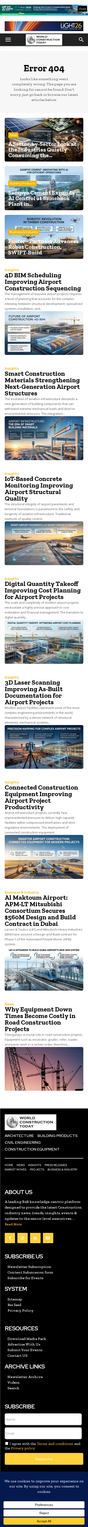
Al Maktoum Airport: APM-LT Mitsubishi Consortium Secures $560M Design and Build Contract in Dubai (40, 911)
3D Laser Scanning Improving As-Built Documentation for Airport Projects (34, 692)
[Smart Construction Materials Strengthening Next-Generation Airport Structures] (44, 438)
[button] (7, 39)
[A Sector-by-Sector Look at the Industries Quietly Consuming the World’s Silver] (44, 140)
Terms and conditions (55, 1443)
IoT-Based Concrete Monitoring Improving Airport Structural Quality (39, 488)
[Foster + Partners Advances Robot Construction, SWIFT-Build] (44, 237)
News (13, 135)
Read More (13, 1224)
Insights (12, 270)
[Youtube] (48, 1238)
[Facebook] (10, 1238)
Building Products (22, 183)
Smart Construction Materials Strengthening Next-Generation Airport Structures (42, 383)
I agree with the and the (42, 1445)
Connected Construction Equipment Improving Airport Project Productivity (41, 797)
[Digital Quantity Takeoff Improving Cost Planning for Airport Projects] (44, 642)
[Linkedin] (35, 1238)
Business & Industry (24, 232)
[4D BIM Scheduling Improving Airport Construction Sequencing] (44, 333)
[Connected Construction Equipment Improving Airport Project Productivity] (44, 857)
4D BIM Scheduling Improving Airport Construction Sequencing (43, 281)
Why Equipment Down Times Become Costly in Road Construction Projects (40, 1019)
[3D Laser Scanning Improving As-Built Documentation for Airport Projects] (44, 747)
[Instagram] (22, 1238)
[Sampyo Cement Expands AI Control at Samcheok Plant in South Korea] (44, 188)
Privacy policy (23, 1448)
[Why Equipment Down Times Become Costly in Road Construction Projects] (44, 1069)
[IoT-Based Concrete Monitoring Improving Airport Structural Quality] (44, 543)
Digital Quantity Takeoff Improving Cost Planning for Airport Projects (43, 590)
